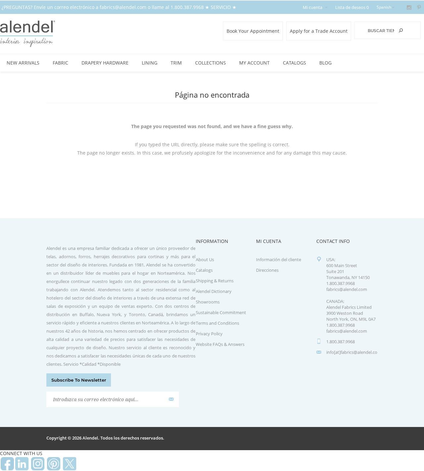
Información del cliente (278, 259)
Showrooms (208, 302)
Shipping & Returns (215, 281)
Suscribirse (170, 399)
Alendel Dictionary (214, 291)
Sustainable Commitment (221, 312)
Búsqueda (400, 30)
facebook (7, 463)
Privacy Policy (209, 334)
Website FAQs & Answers (220, 344)
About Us (205, 259)
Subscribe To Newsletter (78, 380)
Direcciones (267, 270)
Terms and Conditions (217, 323)
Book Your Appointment (253, 31)
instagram (37, 463)
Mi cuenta (312, 7)
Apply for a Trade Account (318, 31)
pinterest (53, 463)
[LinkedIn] (21, 463)
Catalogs (204, 270)
